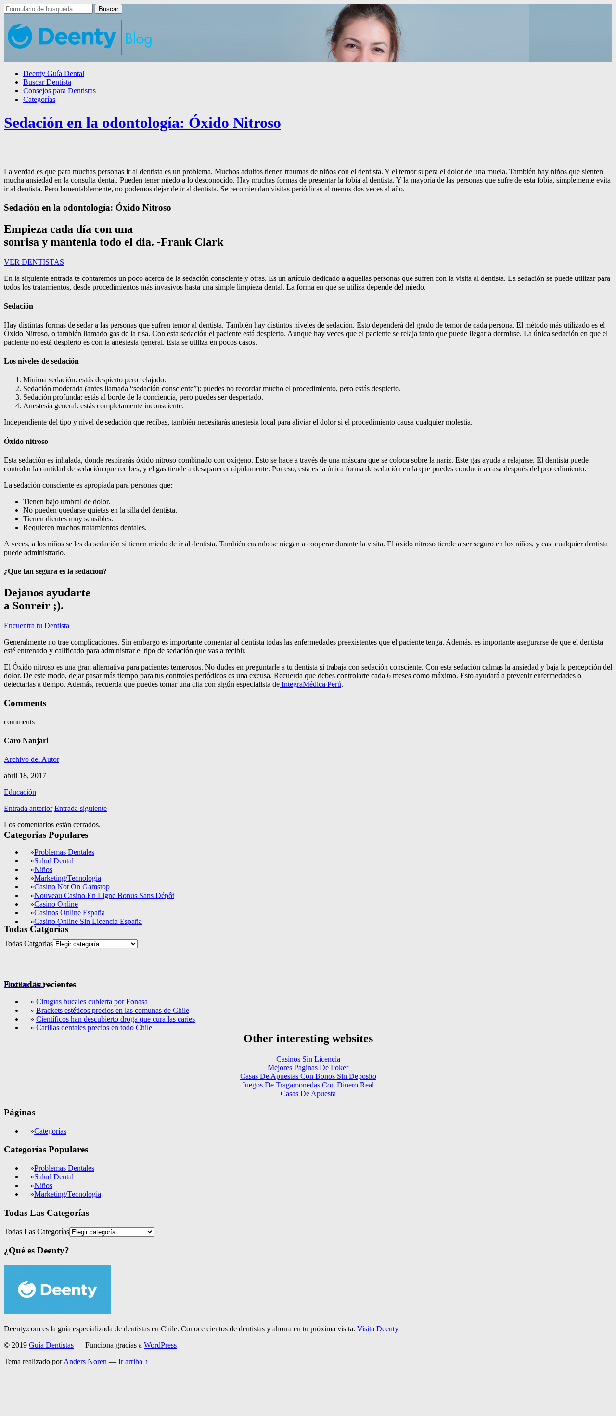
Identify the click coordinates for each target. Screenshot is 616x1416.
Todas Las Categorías (36, 1231)
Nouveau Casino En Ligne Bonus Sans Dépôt (104, 895)
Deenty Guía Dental (53, 73)
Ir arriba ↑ (133, 1361)
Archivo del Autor (31, 759)
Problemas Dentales (64, 852)
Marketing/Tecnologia (67, 878)
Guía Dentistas (51, 1345)
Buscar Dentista (47, 82)
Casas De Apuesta (308, 1093)
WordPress (160, 1345)
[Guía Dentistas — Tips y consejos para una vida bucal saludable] (80, 57)
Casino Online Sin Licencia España (88, 921)
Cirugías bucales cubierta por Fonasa (92, 1002)
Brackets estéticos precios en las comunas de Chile (112, 1010)
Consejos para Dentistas (59, 91)
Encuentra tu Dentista (36, 625)
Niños (43, 869)
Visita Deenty (377, 1329)
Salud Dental (54, 861)
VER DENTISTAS (34, 262)
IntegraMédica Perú (310, 684)
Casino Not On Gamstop (72, 887)
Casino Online (56, 904)
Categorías (39, 99)
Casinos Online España (69, 913)
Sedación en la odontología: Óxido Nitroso (142, 122)
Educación (20, 792)
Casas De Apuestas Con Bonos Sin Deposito (308, 1076)
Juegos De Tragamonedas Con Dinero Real (308, 1085)
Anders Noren (85, 1361)
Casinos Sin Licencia (308, 1059)
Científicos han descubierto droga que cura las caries (115, 1019)
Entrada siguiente (80, 808)
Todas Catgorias (28, 943)
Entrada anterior (28, 808)
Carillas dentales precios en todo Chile (94, 1028)
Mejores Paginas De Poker (308, 1067)
